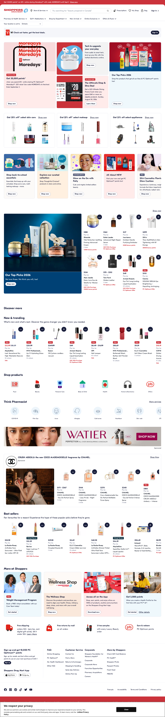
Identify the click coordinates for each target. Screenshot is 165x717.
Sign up (7, 662)
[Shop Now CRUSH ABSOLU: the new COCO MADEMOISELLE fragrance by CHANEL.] (30, 486)
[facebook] (5, 690)
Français (110, 690)
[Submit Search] (108, 11)
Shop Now (154, 457)
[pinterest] (15, 690)
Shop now (74, 2)
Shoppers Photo (113, 662)
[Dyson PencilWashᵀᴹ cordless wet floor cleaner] (135, 139)
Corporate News (91, 664)
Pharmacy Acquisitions (93, 672)
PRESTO (110, 674)
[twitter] (25, 690)
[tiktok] (20, 690)
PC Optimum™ (52, 658)
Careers (88, 676)
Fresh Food (111, 670)
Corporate (88, 660)
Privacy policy (156, 690)
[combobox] (80, 10)
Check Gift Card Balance (116, 654)
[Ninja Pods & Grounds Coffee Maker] (151, 139)
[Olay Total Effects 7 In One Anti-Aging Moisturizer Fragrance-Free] (45, 126)
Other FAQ (51, 666)
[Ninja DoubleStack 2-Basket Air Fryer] (120, 139)
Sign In (155, 32)
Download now (94, 612)
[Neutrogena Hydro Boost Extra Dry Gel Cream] (45, 139)
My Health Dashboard (55, 662)
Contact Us (69, 654)
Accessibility (122, 690)
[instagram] (10, 690)
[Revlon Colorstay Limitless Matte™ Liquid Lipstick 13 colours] (98, 126)
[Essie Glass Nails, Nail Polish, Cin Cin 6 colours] (98, 139)
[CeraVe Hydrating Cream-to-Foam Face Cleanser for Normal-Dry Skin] (13, 139)
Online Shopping (53, 654)
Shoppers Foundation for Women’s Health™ (94, 655)
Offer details (144, 612)
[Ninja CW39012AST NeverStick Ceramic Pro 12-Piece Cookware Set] (120, 126)
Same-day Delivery (72, 670)
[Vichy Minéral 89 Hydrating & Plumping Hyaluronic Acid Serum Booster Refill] (29, 126)
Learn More (90, 104)
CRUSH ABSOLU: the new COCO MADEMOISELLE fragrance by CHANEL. (54, 457)
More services (155, 402)
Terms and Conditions (139, 690)
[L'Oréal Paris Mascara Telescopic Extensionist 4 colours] (82, 126)
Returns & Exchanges (73, 662)
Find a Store (69, 658)
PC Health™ (111, 658)
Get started (12, 612)
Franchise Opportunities (94, 668)
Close (126, 709)
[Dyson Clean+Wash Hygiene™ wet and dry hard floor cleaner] (135, 126)
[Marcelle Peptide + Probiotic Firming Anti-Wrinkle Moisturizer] (66, 126)
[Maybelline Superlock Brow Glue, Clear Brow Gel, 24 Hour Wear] (66, 139)
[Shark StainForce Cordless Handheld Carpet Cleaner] (151, 126)
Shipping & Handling (73, 666)
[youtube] (30, 690)
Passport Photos (113, 666)
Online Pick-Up (71, 674)
